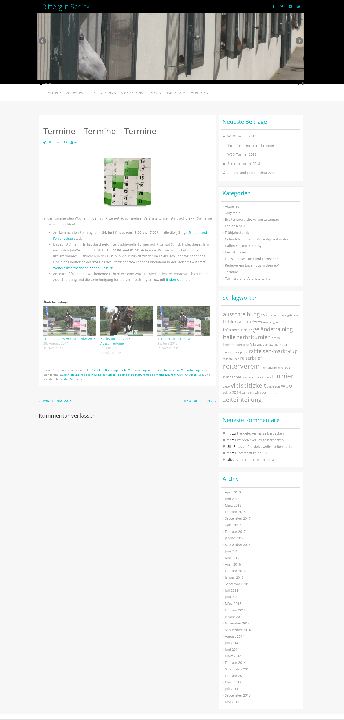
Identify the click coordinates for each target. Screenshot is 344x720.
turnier (191, 374)
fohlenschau (89, 374)
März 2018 (233, 505)
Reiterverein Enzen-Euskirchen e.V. (252, 265)
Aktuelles (74, 92)
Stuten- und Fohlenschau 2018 (251, 172)
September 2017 (238, 518)
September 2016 (238, 544)
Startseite (53, 92)
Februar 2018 (235, 512)
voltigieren (273, 386)
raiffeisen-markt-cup (156, 374)
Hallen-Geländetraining (243, 245)
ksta (283, 344)
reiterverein (178, 374)
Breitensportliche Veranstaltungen (127, 370)
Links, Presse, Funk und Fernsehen (252, 259)
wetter (274, 393)
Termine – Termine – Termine (250, 145)
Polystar (154, 92)
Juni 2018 (232, 498)
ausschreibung (69, 374)
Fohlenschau (235, 226)
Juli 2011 (231, 689)
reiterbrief (251, 358)
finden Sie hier (177, 279)
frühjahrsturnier (237, 329)
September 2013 (238, 669)
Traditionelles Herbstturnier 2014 (69, 338)
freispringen (270, 322)
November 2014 (237, 623)
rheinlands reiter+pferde (275, 367)
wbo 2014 (232, 392)
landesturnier (231, 352)
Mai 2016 (232, 557)
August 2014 (234, 636)
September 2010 (238, 695)
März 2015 (233, 603)
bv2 (264, 314)
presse (244, 352)
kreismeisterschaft (129, 374)
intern (275, 338)
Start (299, 83)
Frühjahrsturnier (238, 232)
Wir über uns (132, 92)
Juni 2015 (232, 597)
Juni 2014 (232, 649)
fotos (257, 322)
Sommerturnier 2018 (173, 338)
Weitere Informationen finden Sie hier (83, 268)
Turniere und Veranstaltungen (183, 370)
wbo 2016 (262, 392)
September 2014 (238, 630)
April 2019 (233, 492)
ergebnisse (291, 315)
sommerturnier (252, 377)
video (226, 386)
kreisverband (265, 344)
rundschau (232, 377)
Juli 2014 (231, 643)
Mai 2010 (232, 702)
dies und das (276, 315)
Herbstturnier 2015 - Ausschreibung (116, 340)
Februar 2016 (235, 571)
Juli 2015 (231, 590)
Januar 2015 (234, 616)
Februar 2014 (235, 662)
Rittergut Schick (102, 92)
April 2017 (233, 525)
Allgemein (233, 213)
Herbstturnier (235, 252)
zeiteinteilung (242, 399)
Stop (303, 83)
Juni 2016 (232, 551)
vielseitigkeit (248, 385)
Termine (156, 370)
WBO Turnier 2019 (199, 400)
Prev (42, 41)
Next (299, 41)
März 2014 (233, 656)
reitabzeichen (231, 358)
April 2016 (233, 564)
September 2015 (238, 584)
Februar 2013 (235, 675)
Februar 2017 (235, 531)
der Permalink (73, 379)
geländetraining (273, 329)
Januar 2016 (234, 577)
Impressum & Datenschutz (189, 92)
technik (266, 377)
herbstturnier (106, 374)
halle (229, 337)
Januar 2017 (234, 538)
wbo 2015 (248, 393)
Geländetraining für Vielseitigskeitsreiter (257, 239)
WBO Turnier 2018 (55, 400)
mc (76, 142)
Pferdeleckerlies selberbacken (260, 433)
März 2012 (233, 682)
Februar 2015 (235, 610)
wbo (200, 374)
